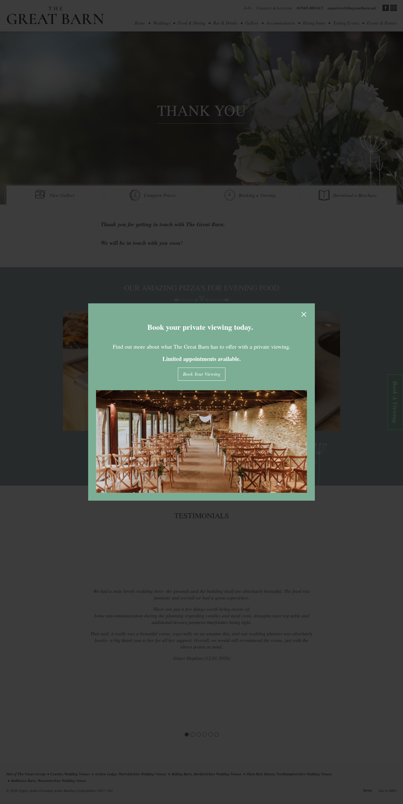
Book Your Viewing (201, 374)
